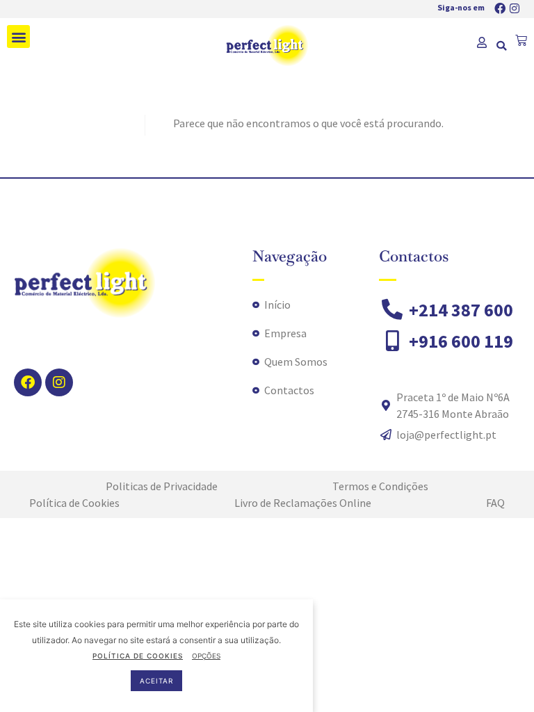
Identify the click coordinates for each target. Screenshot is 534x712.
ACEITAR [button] (156, 681)
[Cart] (521, 41)
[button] (18, 36)
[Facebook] (499, 8)
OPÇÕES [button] (206, 656)
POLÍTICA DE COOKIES (137, 655)
